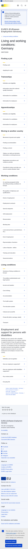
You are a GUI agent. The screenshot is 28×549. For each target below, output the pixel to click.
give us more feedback (9, 413)
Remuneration (7, 219)
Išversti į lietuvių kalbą (10, 21)
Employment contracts (9, 203)
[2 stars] (4, 410)
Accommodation (7, 296)
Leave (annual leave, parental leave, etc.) (12, 230)
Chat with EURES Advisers (8, 439)
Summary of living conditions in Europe (11, 272)
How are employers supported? (11, 364)
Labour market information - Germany (14, 388)
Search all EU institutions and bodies (10, 523)
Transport (5, 322)
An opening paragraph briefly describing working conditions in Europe (12, 184)
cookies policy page (11, 533)
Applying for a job (8, 70)
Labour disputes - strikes (9, 247)
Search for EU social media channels (10, 503)
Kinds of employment (9, 198)
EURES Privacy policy (7, 469)
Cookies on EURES (6, 467)
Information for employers (10, 101)
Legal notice (4, 514)
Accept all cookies (10, 541)
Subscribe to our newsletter (8, 457)
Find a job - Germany (10, 391)
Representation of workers (10, 242)
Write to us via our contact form (9, 493)
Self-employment (7, 214)
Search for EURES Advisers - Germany (14, 393)
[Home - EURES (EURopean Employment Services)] (8, 5)
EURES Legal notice (6, 471)
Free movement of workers (12, 389)
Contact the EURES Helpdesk (9, 437)
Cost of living (6, 290)
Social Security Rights (11, 394)
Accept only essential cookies (13, 545)
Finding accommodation (9, 142)
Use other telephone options (8, 491)
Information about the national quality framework (11, 89)
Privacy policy (4, 512)
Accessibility (4, 430)
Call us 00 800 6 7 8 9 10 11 (8, 489)
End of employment (8, 237)
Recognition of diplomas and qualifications (11, 191)
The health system (8, 301)
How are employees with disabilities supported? (12, 370)
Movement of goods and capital (11, 137)
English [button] (18, 5)
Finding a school (7, 148)
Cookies (3, 516)
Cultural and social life (9, 311)
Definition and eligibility (9, 83)
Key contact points (8, 376)
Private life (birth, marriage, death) (12, 317)
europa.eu (13, 482)
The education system (9, 306)
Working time (6, 224)
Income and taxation (8, 285)
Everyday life (6, 381)
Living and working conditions (10, 36)
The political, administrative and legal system (11, 279)
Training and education (9, 253)
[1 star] (3, 410)
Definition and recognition (10, 358)
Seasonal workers (8, 258)
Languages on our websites (8, 510)
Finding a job (6, 65)
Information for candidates (10, 95)
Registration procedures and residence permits (11, 161)
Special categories (8, 208)
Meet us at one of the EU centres (9, 495)
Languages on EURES (7, 465)
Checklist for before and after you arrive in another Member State (12, 168)
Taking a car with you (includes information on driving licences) (11, 154)
